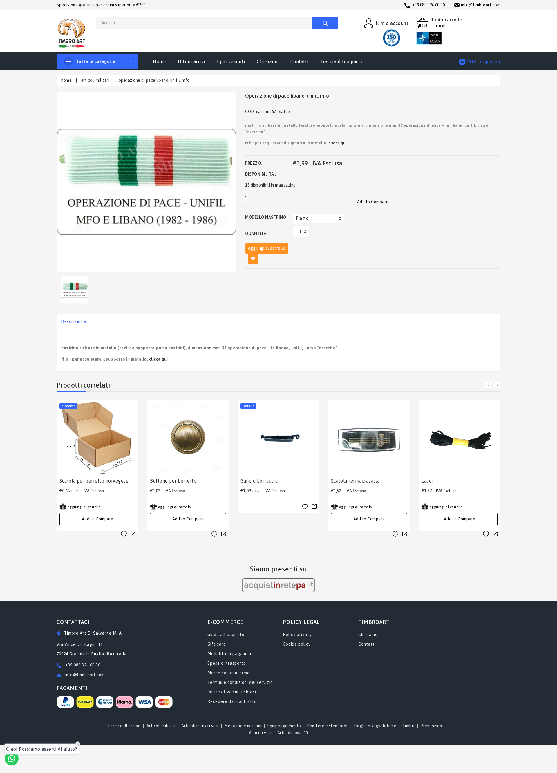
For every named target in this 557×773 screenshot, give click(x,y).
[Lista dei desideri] (124, 534)
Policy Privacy (297, 634)
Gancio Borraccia (259, 480)
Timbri (408, 725)
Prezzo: (253, 163)
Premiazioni (431, 725)
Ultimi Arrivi (191, 61)
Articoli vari (260, 732)
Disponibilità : (260, 174)
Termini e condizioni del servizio (240, 682)
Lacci (427, 480)
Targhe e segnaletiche (375, 725)
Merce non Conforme (228, 672)
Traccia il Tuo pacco (342, 61)
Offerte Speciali (483, 61)
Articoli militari (95, 80)
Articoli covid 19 (292, 732)
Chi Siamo (268, 61)
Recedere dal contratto (232, 701)
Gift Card (216, 644)
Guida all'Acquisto (226, 634)
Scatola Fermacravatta (355, 480)
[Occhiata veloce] (133, 534)
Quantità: (256, 233)
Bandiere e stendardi (327, 725)
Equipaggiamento (284, 725)
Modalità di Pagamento (231, 653)
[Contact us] (12, 758)
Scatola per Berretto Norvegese (94, 480)
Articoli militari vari (199, 725)
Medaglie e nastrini (242, 725)
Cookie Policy (297, 644)
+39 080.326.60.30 (82, 665)
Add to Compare (373, 202)
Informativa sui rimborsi (231, 692)
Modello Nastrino (265, 217)
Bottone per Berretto (173, 480)
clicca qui (337, 143)
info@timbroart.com (84, 675)
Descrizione (73, 321)
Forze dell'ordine (124, 725)
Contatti (299, 61)
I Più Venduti (231, 61)
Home (159, 61)
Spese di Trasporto (226, 663)
